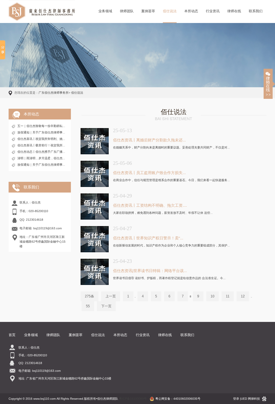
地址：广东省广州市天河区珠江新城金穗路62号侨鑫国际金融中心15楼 (43, 241)
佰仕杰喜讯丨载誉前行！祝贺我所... (41, 145)
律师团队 (127, 11)
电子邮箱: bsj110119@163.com (41, 228)
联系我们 (256, 11)
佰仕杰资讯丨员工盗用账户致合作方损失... (149, 173)
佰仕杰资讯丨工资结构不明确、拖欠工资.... (150, 205)
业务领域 (105, 11)
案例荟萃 (148, 11)
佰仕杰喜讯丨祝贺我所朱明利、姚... (41, 139)
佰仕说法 (170, 11)
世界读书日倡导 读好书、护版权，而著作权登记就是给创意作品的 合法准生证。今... (169, 278)
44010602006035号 (186, 398)
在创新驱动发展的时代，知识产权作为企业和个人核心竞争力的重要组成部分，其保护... (171, 245)
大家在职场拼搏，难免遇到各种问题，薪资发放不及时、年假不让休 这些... (163, 212)
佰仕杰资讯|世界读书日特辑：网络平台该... (150, 271)
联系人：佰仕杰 (30, 202)
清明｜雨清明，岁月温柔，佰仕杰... (41, 158)
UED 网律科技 (250, 398)
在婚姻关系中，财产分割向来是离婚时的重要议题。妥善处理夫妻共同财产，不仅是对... (171, 147)
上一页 (110, 296)
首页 (12, 335)
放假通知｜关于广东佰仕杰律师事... (41, 132)
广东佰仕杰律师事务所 (53, 92)
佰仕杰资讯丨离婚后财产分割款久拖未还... (149, 140)
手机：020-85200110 (34, 211)
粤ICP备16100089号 (133, 398)
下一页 (106, 306)
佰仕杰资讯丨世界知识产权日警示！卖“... (148, 238)
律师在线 (234, 11)
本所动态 (191, 11)
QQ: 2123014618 (31, 219)
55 (88, 306)
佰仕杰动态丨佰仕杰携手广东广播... (41, 151)
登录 (236, 398)
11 (227, 296)
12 (243, 296)
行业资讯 (213, 11)
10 (212, 296)
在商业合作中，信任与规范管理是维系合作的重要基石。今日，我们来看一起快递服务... (171, 180)
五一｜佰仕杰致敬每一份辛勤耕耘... (41, 126)
